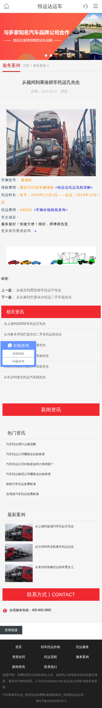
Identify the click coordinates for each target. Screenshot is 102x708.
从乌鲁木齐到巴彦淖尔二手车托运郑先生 (33, 334)
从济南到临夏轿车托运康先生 (25, 345)
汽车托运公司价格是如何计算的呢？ (30, 464)
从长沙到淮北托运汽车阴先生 (25, 377)
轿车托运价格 (50, 647)
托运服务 (82, 647)
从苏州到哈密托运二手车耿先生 (26, 366)
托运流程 (50, 657)
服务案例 (11, 65)
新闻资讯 (18, 667)
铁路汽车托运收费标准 (21, 484)
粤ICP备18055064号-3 (51, 701)
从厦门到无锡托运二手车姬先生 (26, 356)
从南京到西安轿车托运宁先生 (38, 290)
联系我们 (50, 667)
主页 (26, 65)
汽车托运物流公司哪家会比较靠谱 (28, 474)
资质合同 (18, 657)
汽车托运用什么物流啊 (21, 444)
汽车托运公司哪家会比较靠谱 (25, 454)
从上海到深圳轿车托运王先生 (25, 324)
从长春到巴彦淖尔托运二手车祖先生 (44, 297)
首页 (18, 647)
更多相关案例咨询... (18, 231)
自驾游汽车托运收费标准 (22, 494)
